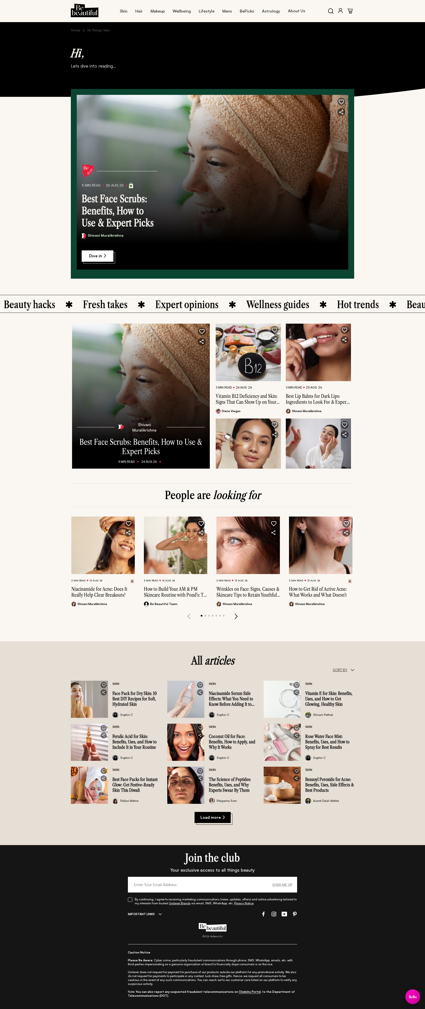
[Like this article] (274, 330)
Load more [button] (210, 817)
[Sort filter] (352, 670)
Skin (123, 11)
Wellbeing (182, 11)
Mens (227, 11)
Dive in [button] (95, 255)
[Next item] (236, 616)
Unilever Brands (180, 903)
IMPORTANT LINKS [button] (141, 914)
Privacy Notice (244, 903)
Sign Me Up (282, 884)
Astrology (271, 11)
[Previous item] (189, 616)
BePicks (247, 11)
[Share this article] (274, 340)
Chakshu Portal (250, 992)
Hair (139, 11)
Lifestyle (206, 11)
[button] (341, 102)
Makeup (158, 11)
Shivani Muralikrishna (105, 235)
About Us (296, 10)
